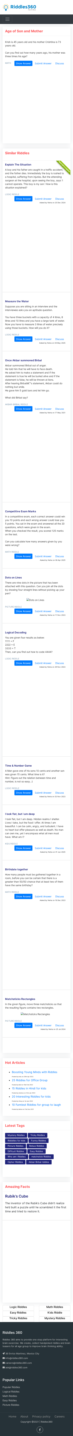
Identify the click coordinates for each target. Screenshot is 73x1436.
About (24, 1416)
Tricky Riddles (37, 1135)
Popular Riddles (11, 1387)
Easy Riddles (36, 1151)
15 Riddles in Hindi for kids (29, 1088)
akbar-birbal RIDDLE (16, 404)
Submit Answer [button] (43, 63)
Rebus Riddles (36, 1145)
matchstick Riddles (41, 1156)
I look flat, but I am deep (20, 814)
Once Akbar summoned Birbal (23, 360)
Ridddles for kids (16, 1140)
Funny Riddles (38, 1140)
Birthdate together (16, 869)
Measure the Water (17, 301)
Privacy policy (41, 1416)
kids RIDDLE (11, 843)
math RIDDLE (12, 552)
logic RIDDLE (12, 194)
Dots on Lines (13, 577)
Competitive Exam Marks (20, 511)
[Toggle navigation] (7, 19)
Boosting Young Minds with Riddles (34, 1072)
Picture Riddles (15, 1145)
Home (12, 1416)
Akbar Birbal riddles (39, 1162)
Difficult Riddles (16, 1151)
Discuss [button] (59, 63)
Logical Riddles (11, 1391)
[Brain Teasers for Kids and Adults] (19, 7)
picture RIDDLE (13, 606)
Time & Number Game (18, 765)
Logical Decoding (15, 632)
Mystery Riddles (16, 1135)
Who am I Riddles (17, 1156)
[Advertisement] (35, 106)
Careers (59, 1416)
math (8, 63)
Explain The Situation (18, 164)
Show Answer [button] (23, 63)
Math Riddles (10, 1396)
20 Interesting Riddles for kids (31, 1096)
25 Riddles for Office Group (30, 1080)
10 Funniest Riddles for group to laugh (36, 1104)
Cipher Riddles (15, 1162)
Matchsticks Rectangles (20, 999)
